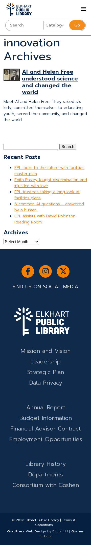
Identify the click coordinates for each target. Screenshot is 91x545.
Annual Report (45, 407)
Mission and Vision (45, 351)
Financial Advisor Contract (45, 428)
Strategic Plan (45, 372)
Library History (45, 464)
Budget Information (45, 418)
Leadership (45, 361)
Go (77, 25)
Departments (45, 474)
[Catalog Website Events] (55, 25)
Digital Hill (60, 531)
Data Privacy (45, 383)
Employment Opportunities (45, 439)
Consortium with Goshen (45, 485)
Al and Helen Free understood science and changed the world (50, 82)
